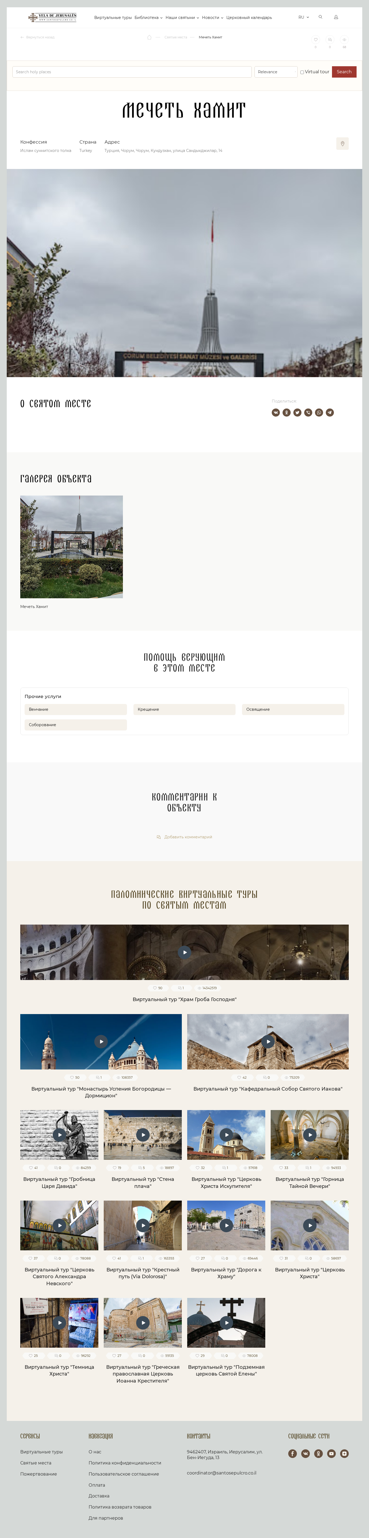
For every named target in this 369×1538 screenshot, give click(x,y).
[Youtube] (331, 1453)
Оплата (97, 1485)
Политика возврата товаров (120, 1507)
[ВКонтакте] (276, 412)
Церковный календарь (249, 17)
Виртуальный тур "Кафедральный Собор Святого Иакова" (268, 1089)
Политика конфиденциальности (125, 1463)
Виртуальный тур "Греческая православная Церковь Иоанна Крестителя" (143, 1374)
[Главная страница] (150, 37)
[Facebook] (292, 1453)
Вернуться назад (40, 37)
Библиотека (147, 17)
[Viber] (308, 412)
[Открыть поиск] (320, 17)
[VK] (305, 1453)
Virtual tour (316, 71)
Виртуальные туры (113, 17)
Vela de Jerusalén (52, 17)
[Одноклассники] (287, 412)
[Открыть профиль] (336, 17)
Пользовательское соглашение (124, 1474)
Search (344, 71)
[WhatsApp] (319, 412)
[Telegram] (330, 412)
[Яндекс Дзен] (344, 1453)
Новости (210, 17)
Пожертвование (38, 1474)
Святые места (35, 1463)
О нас (95, 1451)
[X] (297, 412)
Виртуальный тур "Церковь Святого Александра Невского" (59, 1277)
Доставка (99, 1496)
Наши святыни (180, 17)
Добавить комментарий (187, 837)
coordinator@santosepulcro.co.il (221, 1473)
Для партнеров (106, 1518)
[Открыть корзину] (293, 17)
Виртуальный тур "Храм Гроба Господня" (185, 999)
